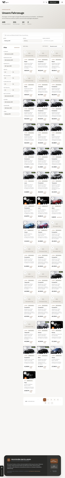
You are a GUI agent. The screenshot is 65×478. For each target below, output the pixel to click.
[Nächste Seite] (48, 403)
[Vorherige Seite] (41, 399)
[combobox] (34, 35)
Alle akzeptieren (53, 461)
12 (45, 402)
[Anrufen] (46, 2)
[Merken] (25, 52)
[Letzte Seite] (52, 403)
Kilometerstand (7, 81)
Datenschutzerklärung (34, 471)
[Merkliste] (44, 2)
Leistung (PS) (7, 87)
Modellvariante (46, 38)
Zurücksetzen (16, 47)
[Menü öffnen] (62, 2)
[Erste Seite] (38, 399)
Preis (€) (5, 69)
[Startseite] (5, 2)
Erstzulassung (7, 75)
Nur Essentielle (54, 467)
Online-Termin (53, 2)
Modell (24, 38)
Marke (4, 38)
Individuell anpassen (54, 471)
